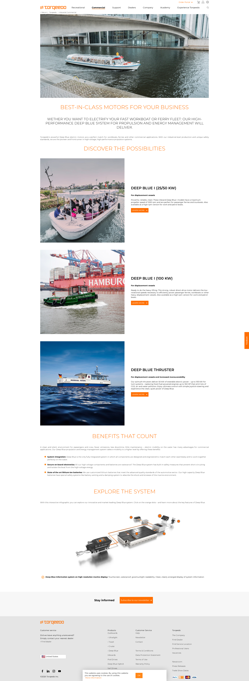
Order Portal (184, 2)
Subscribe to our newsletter (135, 600)
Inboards (112, 655)
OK (139, 675)
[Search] (208, 7)
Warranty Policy (143, 664)
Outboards (112, 633)
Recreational (78, 7)
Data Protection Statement (148, 655)
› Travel (111, 642)
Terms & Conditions (144, 651)
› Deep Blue (113, 651)
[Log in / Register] (203, 2)
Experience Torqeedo (188, 7)
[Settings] (207, 2)
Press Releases (178, 666)
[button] (246, 340)
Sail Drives (112, 668)
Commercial (98, 7)
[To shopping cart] (198, 2)
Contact (139, 642)
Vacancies (176, 653)
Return (44, 12)
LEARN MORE (138, 210)
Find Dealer (177, 640)
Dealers (132, 7)
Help (138, 633)
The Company (178, 635)
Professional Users (180, 648)
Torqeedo (53, 12)
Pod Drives (112, 659)
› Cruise (111, 646)
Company (148, 7)
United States (51, 656)
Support (116, 7)
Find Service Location (182, 644)
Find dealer (45, 641)
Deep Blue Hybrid (116, 664)
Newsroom (177, 662)
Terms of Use (141, 659)
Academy (165, 7)
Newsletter (140, 637)
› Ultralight (112, 637)
